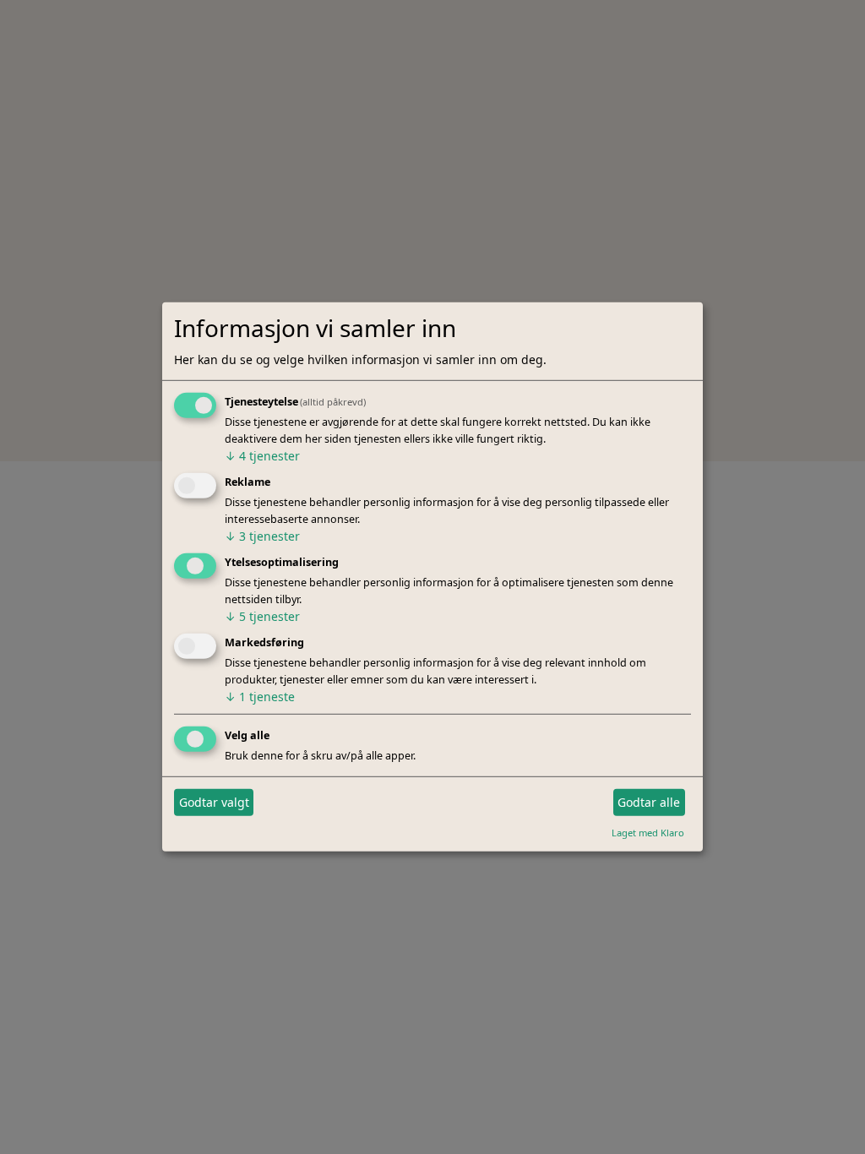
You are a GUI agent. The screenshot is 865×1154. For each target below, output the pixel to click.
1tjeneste (260, 697)
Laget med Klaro (648, 831)
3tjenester (262, 536)
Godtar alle (648, 802)
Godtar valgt (214, 802)
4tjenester (262, 456)
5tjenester (262, 616)
